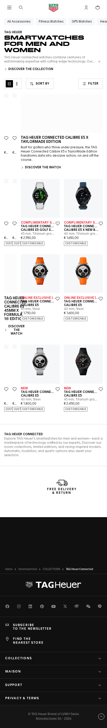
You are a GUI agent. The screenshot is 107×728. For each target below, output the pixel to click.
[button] (86, 7)
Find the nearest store (28, 640)
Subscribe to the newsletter (32, 627)
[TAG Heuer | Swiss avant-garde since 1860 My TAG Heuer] (53, 584)
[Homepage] (53, 7)
